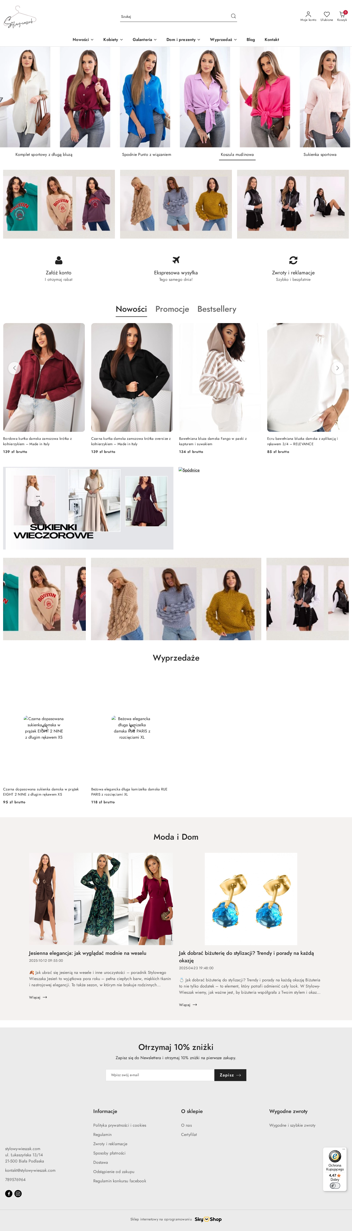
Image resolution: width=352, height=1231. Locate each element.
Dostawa (100, 1162)
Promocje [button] (172, 309)
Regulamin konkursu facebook (119, 1181)
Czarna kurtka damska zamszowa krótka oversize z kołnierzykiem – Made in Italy (131, 441)
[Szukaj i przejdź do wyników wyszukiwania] (233, 17)
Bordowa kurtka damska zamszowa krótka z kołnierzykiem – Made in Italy (37, 441)
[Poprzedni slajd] (11, 97)
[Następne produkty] (337, 368)
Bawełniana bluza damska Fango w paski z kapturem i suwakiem (213, 441)
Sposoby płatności (109, 1153)
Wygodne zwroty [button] (288, 1111)
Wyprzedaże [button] (176, 658)
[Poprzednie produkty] (14, 368)
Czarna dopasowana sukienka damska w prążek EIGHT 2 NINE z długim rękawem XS (41, 792)
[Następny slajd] (340, 97)
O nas (186, 1125)
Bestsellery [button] (216, 309)
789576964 (15, 1180)
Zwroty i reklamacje (110, 1144)
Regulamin (102, 1134)
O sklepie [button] (192, 1111)
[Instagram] (18, 1193)
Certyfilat (189, 1134)
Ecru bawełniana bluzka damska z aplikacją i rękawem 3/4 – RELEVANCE (302, 441)
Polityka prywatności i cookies (119, 1125)
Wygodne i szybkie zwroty (292, 1125)
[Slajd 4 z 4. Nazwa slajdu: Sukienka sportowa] (176, 97)
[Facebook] (8, 1193)
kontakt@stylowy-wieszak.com (30, 1170)
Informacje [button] (105, 1111)
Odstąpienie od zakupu (113, 1172)
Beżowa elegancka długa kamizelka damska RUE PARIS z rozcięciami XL (129, 792)
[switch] (335, 1186)
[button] (113, 40)
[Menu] (344, 1150)
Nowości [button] (131, 309)
